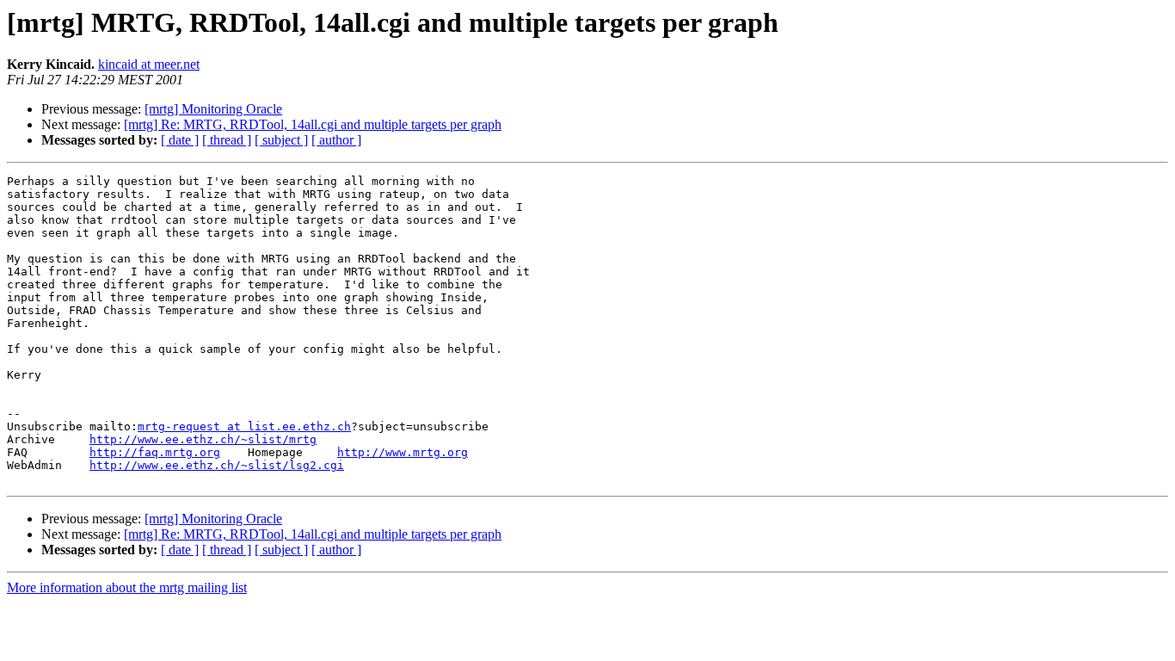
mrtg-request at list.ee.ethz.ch (244, 426)
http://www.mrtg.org (402, 452)
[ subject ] (281, 140)
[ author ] (336, 140)
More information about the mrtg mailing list (127, 587)
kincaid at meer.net (149, 64)
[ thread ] (226, 140)
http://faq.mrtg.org (154, 452)
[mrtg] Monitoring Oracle (213, 109)
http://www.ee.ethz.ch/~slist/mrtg (203, 439)
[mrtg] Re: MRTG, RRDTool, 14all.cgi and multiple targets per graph (312, 124)
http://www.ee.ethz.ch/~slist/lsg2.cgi (216, 465)
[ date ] (180, 140)
